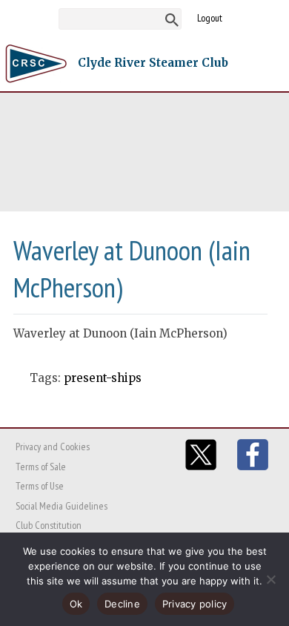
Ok (76, 604)
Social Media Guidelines (61, 506)
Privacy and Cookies (53, 446)
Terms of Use (40, 485)
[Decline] (270, 579)
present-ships (103, 378)
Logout (209, 17)
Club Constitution (49, 525)
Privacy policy (194, 604)
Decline (122, 604)
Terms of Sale (41, 466)
